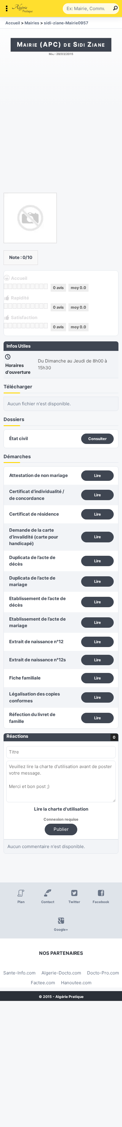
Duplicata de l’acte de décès (32, 561)
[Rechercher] (113, 9)
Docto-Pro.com (103, 973)
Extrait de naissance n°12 (36, 641)
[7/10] (32, 286)
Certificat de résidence (34, 514)
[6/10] (28, 286)
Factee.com (43, 982)
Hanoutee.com (76, 982)
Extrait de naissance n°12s (37, 660)
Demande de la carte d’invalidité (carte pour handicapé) (33, 536)
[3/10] (15, 286)
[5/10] (23, 286)
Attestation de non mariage (38, 475)
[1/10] (6, 286)
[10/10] (46, 286)
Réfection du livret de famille (32, 718)
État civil (18, 438)
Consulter (97, 439)
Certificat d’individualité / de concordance (36, 495)
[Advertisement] (61, 127)
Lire (97, 475)
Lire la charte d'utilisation (61, 809)
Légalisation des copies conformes (34, 697)
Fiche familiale (25, 678)
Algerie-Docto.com (61, 973)
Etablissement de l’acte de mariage (37, 622)
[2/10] (10, 286)
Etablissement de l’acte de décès (37, 602)
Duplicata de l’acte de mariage (32, 581)
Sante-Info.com (19, 973)
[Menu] (33, 8)
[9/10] (41, 286)
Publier (61, 829)
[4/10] (19, 286)
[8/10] (37, 286)
